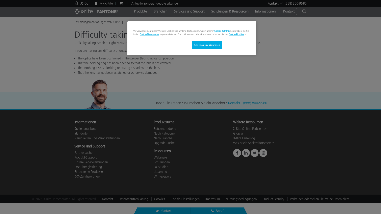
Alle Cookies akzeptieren (207, 45)
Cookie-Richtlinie (222, 31)
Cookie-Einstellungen (149, 34)
